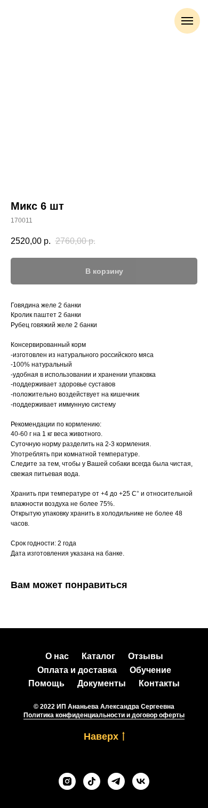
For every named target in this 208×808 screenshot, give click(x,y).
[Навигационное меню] (187, 21)
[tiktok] (91, 781)
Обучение (150, 670)
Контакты (159, 683)
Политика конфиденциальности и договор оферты (104, 715)
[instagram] (67, 781)
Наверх (101, 736)
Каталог (98, 656)
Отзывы (145, 656)
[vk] (140, 781)
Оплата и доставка (77, 670)
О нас (57, 656)
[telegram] (116, 781)
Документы (101, 683)
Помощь (46, 683)
